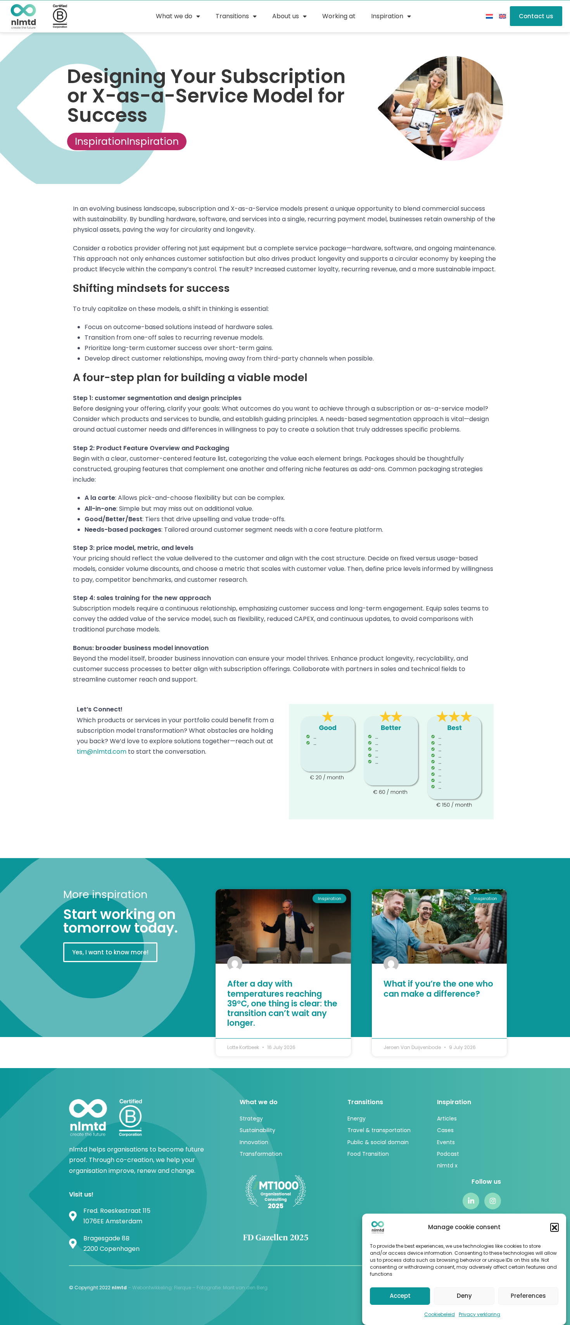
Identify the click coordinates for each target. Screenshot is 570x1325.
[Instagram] (492, 1201)
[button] (554, 1227)
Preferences (528, 1296)
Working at (339, 16)
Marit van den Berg (246, 1287)
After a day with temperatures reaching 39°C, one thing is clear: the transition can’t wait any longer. (282, 1003)
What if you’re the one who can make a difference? (438, 988)
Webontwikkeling (152, 1287)
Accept (400, 1296)
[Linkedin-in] (471, 1201)
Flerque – (185, 1287)
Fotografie (209, 1287)
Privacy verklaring (479, 1314)
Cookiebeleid (439, 1314)
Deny (464, 1296)
